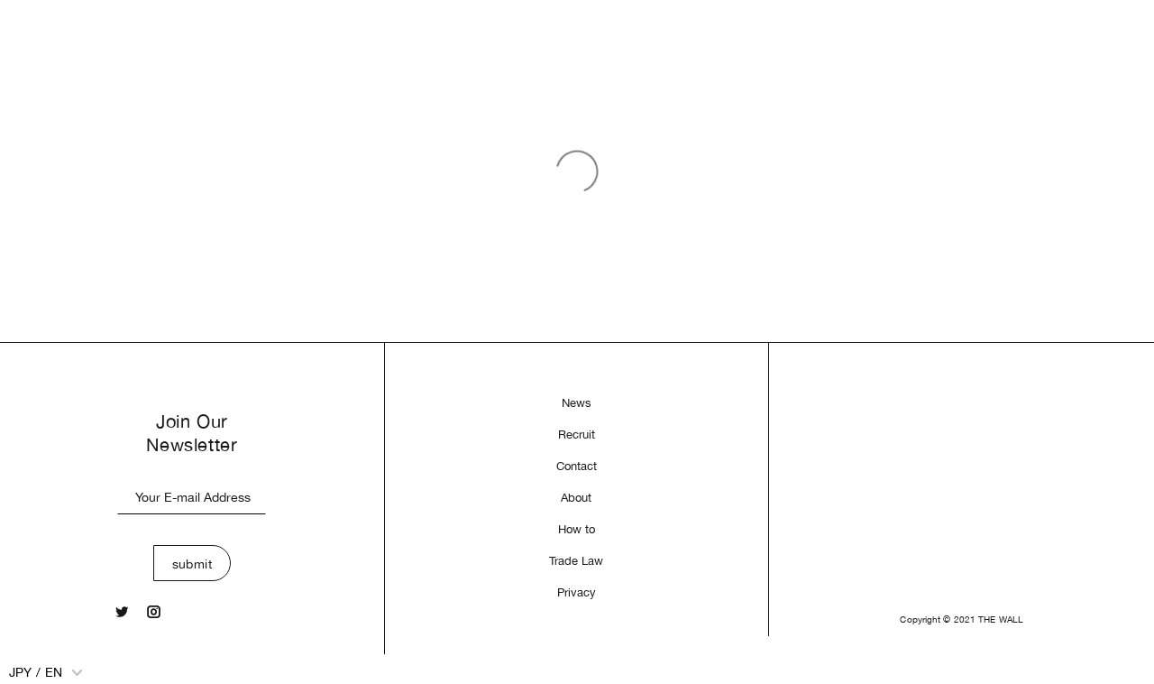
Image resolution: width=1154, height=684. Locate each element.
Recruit (576, 434)
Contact (576, 466)
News (576, 403)
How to (576, 529)
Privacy (576, 592)
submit (192, 564)
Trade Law (576, 561)
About (576, 497)
